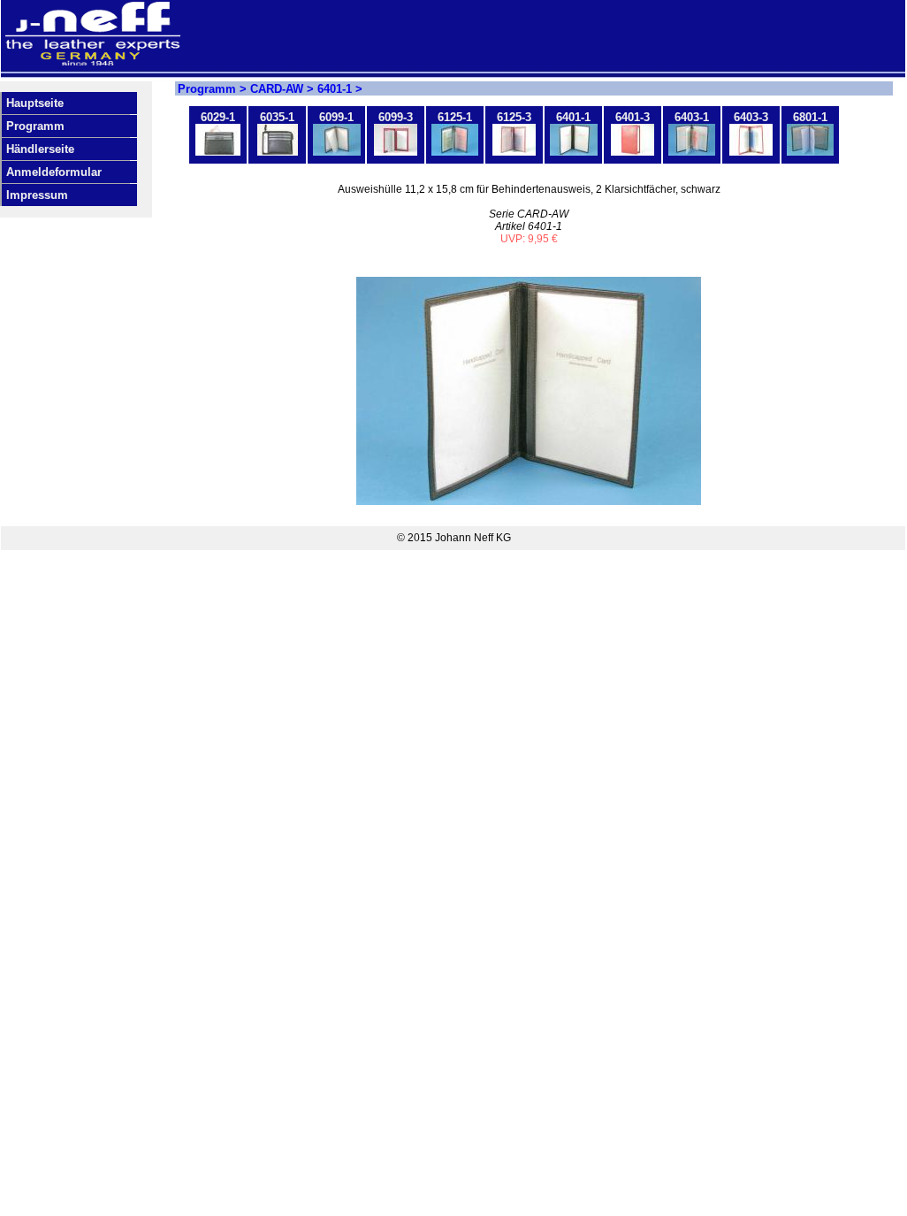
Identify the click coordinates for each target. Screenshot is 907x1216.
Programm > (214, 89)
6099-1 (336, 117)
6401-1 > (339, 89)
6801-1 (810, 117)
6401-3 (632, 117)
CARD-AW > (283, 89)
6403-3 (751, 117)
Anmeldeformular (54, 172)
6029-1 (218, 117)
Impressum (37, 195)
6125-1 (455, 117)
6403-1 (692, 117)
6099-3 (395, 117)
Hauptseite (35, 103)
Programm (35, 126)
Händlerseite (40, 149)
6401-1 (573, 117)
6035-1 (277, 117)
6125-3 (514, 117)
